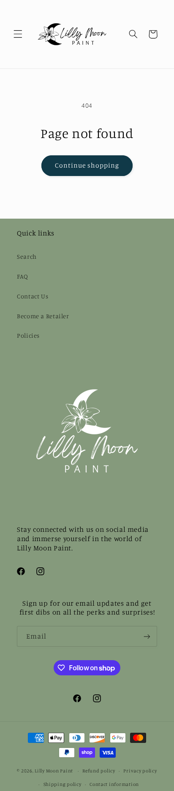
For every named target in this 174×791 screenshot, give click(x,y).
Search (27, 256)
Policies (28, 335)
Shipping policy (63, 784)
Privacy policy (140, 771)
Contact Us (32, 296)
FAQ (22, 276)
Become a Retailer (43, 316)
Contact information (114, 784)
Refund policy (98, 771)
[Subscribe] (147, 636)
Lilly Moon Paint (54, 771)
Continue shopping (87, 165)
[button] (17, 34)
